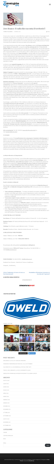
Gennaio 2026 (6, 401)
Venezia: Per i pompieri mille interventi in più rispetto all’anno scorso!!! (20, 371)
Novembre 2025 (6, 407)
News (48, 31)
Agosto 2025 (6, 417)
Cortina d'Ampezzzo (8, 434)
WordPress (31, 459)
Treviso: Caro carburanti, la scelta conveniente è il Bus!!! (16, 368)
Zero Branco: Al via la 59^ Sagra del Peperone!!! (14, 359)
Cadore (5, 430)
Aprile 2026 (5, 391)
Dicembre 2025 (6, 404)
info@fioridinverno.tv (27, 259)
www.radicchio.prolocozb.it (29, 130)
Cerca (4, 441)
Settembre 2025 (7, 414)
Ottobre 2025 (6, 410)
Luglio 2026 (6, 382)
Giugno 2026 (6, 385)
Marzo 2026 (6, 394)
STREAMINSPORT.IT (27, 279)
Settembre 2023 (7, 423)
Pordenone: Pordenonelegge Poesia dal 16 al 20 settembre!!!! (17, 362)
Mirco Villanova (8, 31)
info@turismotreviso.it (11, 249)
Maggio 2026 (6, 388)
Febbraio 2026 (6, 398)
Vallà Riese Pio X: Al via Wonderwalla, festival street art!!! (17, 365)
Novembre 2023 (6, 420)
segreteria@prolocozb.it (11, 131)
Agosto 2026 (6, 378)
